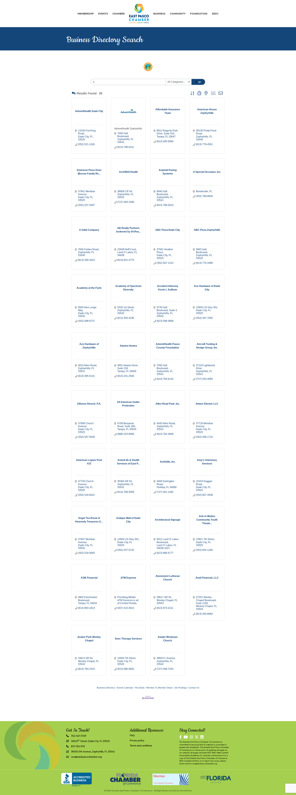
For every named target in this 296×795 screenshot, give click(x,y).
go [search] (199, 82)
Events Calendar (125, 688)
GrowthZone (186, 790)
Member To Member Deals (159, 688)
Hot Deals (139, 688)
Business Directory (106, 688)
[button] (73, 93)
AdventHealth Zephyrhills (128, 128)
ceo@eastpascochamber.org (204, 763)
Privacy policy (137, 740)
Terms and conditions (141, 745)
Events (103, 13)
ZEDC (215, 13)
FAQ (132, 735)
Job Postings (180, 688)
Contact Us (194, 688)
